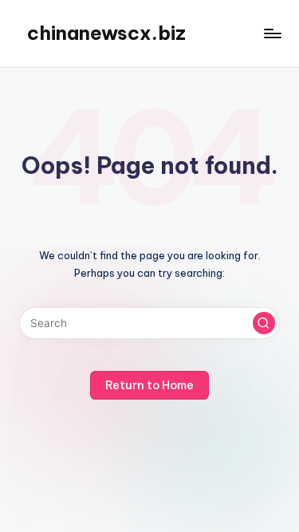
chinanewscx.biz (106, 33)
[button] (264, 323)
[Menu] (272, 33)
